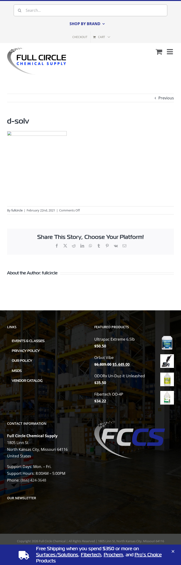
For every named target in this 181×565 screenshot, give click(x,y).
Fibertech (91, 555)
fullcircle (17, 210)
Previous (166, 98)
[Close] (173, 551)
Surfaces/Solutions (57, 555)
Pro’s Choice (148, 555)
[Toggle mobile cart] (159, 51)
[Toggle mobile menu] (170, 51)
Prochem (113, 555)
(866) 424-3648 (33, 480)
